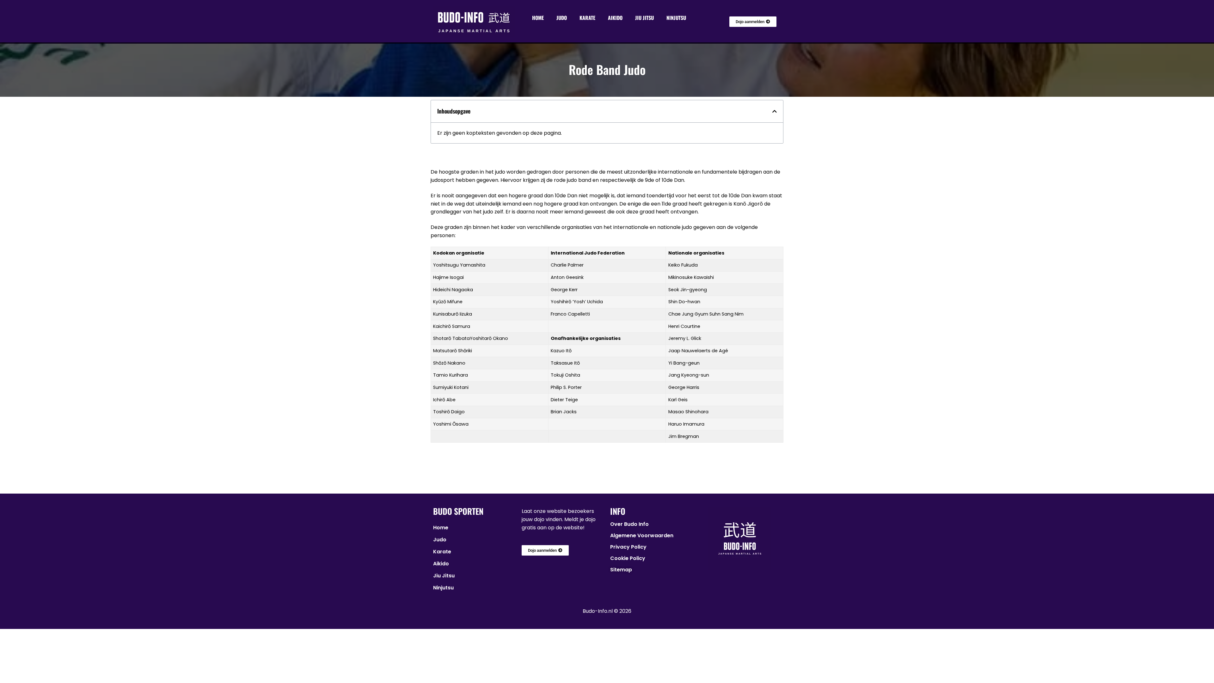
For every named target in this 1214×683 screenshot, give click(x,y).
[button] (774, 111)
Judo (561, 18)
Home (538, 18)
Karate (587, 18)
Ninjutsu (676, 18)
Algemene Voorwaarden (641, 535)
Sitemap (621, 569)
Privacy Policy (628, 547)
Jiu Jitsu (644, 18)
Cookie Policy (627, 558)
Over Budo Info (629, 524)
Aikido (615, 18)
